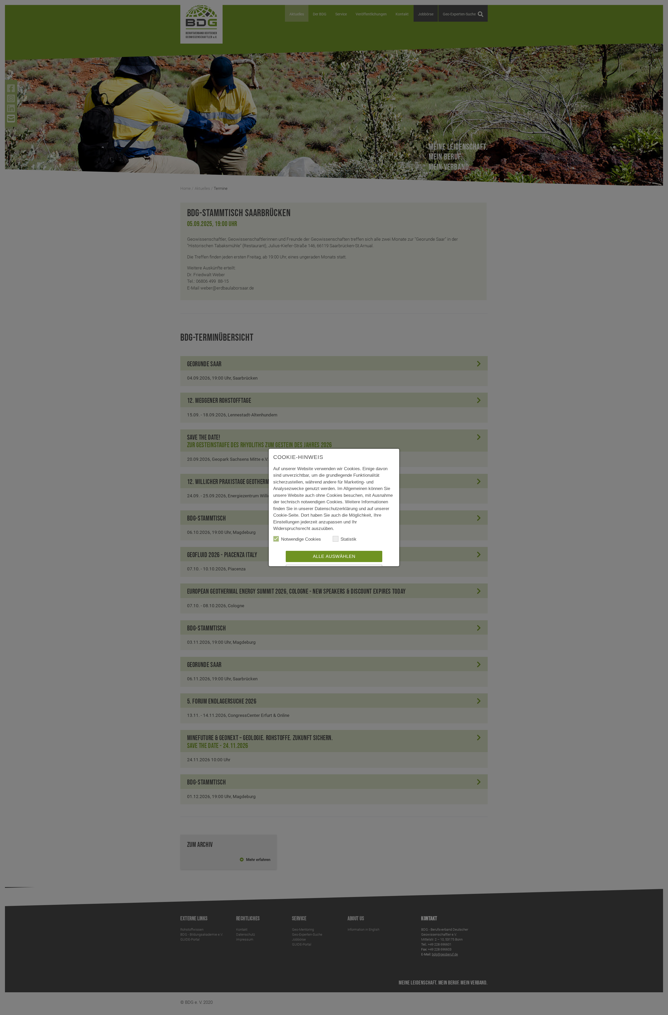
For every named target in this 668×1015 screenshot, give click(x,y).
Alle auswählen (334, 556)
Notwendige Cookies (301, 539)
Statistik (348, 539)
